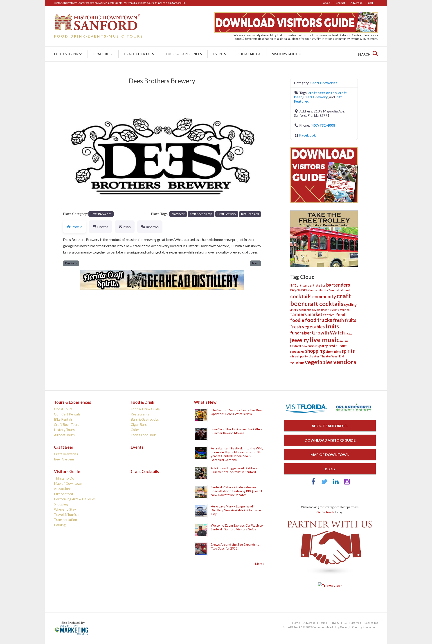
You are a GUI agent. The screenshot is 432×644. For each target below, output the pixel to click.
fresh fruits (344, 320)
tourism (297, 362)
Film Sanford (63, 494)
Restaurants (140, 414)
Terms (323, 622)
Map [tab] (127, 226)
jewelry (299, 340)
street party (299, 356)
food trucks (318, 320)
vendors (344, 362)
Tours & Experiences (184, 54)
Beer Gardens (64, 459)
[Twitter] (324, 483)
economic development (314, 310)
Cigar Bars (139, 424)
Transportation (65, 520)
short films (333, 351)
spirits (348, 351)
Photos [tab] (102, 226)
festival (329, 315)
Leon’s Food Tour (143, 435)
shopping (315, 351)
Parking (60, 525)
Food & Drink (66, 54)
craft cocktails (324, 303)
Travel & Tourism (66, 514)
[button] (78, 155)
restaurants (297, 351)
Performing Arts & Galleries (75, 499)
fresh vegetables (307, 326)
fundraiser (300, 332)
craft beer (177, 214)
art (293, 284)
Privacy (335, 622)
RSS (345, 622)
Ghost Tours (63, 409)
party (323, 346)
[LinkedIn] (335, 483)
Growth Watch (328, 333)
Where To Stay (65, 509)
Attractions (62, 489)
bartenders (338, 285)
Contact (340, 2)
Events (219, 54)
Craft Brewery (226, 214)
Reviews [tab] (152, 226)
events (345, 310)
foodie (297, 320)
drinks (294, 309)
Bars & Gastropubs (145, 419)
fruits (332, 326)
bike (304, 290)
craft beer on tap (201, 214)
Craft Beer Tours (66, 424)
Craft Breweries (101, 214)
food (340, 314)
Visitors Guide (285, 54)
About (326, 2)
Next (255, 263)
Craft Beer (103, 54)
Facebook (307, 135)
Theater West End (332, 356)
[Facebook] (313, 483)
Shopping (61, 504)
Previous (71, 263)
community (324, 296)
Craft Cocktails (139, 54)
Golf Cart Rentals (67, 414)
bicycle (295, 290)
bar (323, 285)
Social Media (249, 54)
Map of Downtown (68, 483)
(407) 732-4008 (322, 125)
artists (315, 285)
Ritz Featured (250, 214)
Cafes (135, 430)
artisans (303, 285)
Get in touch (325, 512)
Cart (370, 2)
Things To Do (64, 478)
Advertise (356, 2)
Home (296, 622)
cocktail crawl (342, 290)
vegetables (319, 362)
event (334, 309)
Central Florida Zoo (321, 290)
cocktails (301, 296)
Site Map (356, 622)
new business (310, 346)
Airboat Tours (64, 435)
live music (325, 339)
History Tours (64, 430)
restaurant (337, 345)
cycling (350, 304)
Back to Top (371, 622)
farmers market (306, 314)
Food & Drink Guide (145, 409)
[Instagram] (346, 483)
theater (314, 356)
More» (259, 563)
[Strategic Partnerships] (330, 575)
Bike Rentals (63, 419)
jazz (348, 333)
